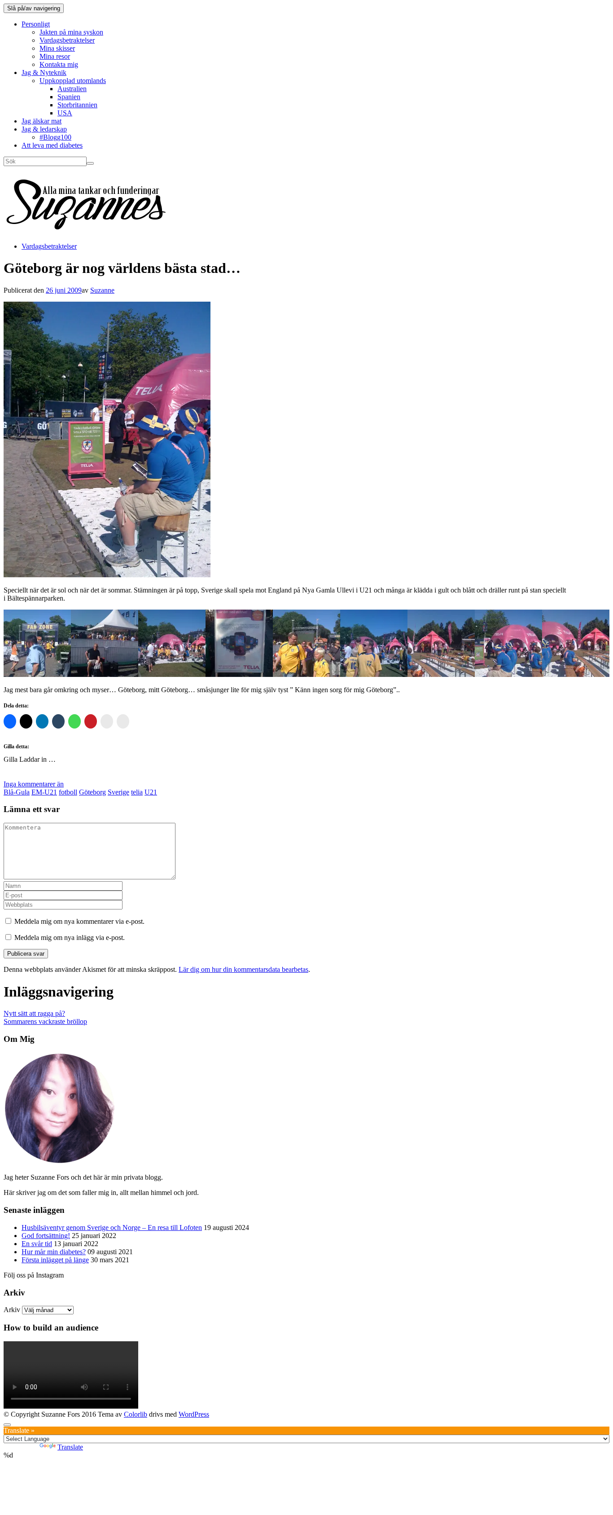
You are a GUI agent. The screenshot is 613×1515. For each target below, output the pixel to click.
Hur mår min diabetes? (54, 1252)
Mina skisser (57, 48)
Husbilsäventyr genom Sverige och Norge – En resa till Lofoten (112, 1227)
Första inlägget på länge (55, 1260)
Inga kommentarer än (34, 784)
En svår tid (37, 1243)
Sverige (118, 792)
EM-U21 (44, 792)
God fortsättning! (46, 1235)
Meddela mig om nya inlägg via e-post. (69, 937)
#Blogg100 (55, 137)
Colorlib (135, 1414)
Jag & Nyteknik (44, 72)
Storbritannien (77, 105)
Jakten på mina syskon (71, 32)
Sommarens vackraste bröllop (45, 1021)
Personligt (36, 24)
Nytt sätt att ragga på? (34, 1013)
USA (64, 113)
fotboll (68, 792)
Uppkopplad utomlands (72, 80)
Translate (70, 1447)
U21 (150, 792)
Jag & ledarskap (44, 129)
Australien (72, 88)
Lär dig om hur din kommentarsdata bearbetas (243, 969)
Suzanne (102, 290)
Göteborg (92, 792)
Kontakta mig (58, 64)
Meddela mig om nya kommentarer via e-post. (79, 921)
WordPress (194, 1414)
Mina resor (54, 56)
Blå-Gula (17, 792)
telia (137, 792)
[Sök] (90, 163)
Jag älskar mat (41, 121)
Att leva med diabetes (52, 145)
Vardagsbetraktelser (67, 40)
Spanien (68, 97)
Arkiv (12, 1309)
